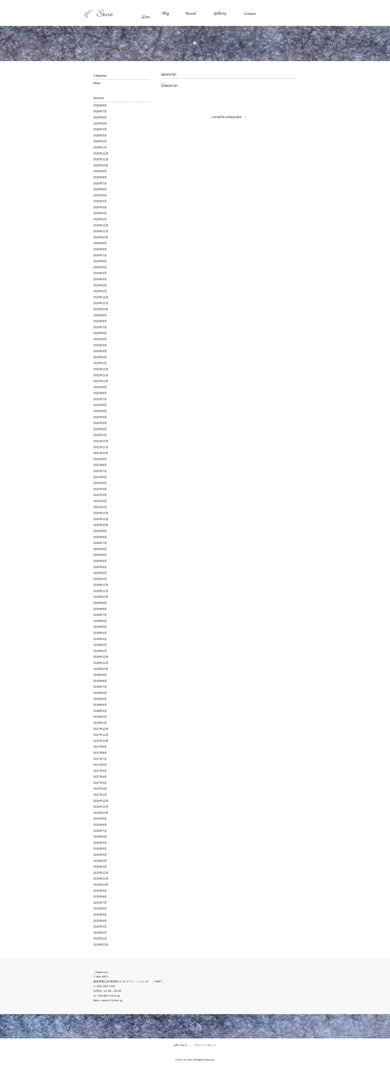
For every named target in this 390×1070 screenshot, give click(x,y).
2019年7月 (100, 614)
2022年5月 (100, 411)
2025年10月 (100, 165)
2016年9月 (100, 818)
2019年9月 (100, 603)
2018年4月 (100, 704)
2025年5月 (100, 195)
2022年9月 (100, 387)
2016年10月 (100, 812)
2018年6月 (100, 692)
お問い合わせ (180, 1045)
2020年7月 (100, 543)
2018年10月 (100, 669)
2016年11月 (100, 806)
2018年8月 (100, 681)
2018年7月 (100, 686)
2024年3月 (100, 279)
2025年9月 (100, 171)
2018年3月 (100, 711)
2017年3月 (100, 782)
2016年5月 (100, 842)
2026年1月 (100, 147)
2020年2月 (100, 573)
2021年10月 (100, 453)
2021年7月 (100, 471)
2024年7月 (100, 255)
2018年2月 (100, 716)
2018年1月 (100, 722)
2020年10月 (100, 525)
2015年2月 (100, 932)
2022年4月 (100, 417)
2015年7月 (100, 902)
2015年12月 (100, 872)
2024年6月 (100, 261)
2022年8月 (100, 393)
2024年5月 (100, 267)
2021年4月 (100, 489)
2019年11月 (100, 591)
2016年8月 (100, 824)
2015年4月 (100, 920)
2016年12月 (100, 800)
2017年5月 (100, 770)
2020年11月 (100, 519)
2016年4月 (100, 848)
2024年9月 (100, 243)
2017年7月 (100, 759)
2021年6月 (100, 477)
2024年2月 (100, 285)
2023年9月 (100, 315)
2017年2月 (100, 788)
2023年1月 (100, 363)
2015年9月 (100, 890)
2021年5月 (100, 483)
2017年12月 (100, 729)
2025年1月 (100, 219)
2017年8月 (100, 752)
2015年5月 (100, 914)
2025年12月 (100, 153)
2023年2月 (100, 357)
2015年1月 (100, 938)
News (96, 83)
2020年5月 (100, 555)
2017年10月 (100, 740)
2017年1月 (100, 794)
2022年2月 (100, 429)
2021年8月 (100, 465)
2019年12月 (100, 585)
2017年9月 (100, 746)
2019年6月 (100, 621)
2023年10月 (100, 309)
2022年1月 (100, 435)
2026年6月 (100, 117)
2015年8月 (100, 896)
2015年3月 (100, 926)
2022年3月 (100, 423)
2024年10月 (100, 237)
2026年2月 (100, 141)
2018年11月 (100, 662)
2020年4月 (100, 561)
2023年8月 (100, 321)
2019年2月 (100, 644)
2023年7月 (100, 327)
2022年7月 (100, 399)
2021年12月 (100, 441)
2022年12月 (100, 369)
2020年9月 (100, 531)
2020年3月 (100, 567)
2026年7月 (100, 111)
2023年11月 (100, 303)
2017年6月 (100, 764)
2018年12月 (100, 656)
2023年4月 (100, 345)
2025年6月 (100, 189)
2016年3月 (100, 854)
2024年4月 (100, 273)
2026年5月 (100, 123)
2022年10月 (100, 381)
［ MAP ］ (158, 981)
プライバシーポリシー (205, 1045)
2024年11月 (100, 231)
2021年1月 (100, 507)
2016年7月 (100, 830)
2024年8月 (100, 249)
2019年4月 (100, 633)
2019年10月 (100, 596)
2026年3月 (100, 135)
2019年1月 (100, 651)
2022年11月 (100, 375)
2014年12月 (100, 944)
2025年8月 (100, 177)
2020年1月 (100, 579)
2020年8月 (100, 537)
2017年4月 (100, 776)
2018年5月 (100, 699)
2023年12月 (100, 297)
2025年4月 (100, 201)
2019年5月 (100, 626)
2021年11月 (100, 447)
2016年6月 (100, 836)
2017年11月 (100, 734)
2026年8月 (100, 105)
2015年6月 (100, 908)
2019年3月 (100, 639)
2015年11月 (100, 878)
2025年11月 (100, 159)
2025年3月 (100, 207)
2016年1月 (100, 866)
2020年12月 (100, 513)
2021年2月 (100, 501)
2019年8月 (100, 609)
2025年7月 (100, 183)
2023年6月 (100, 333)
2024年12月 (100, 225)
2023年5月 (100, 339)
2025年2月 (100, 213)
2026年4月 (100, 129)
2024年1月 (100, 291)
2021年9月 (100, 459)
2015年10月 (100, 884)
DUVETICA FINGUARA (227, 117)
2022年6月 (100, 405)
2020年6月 (100, 549)
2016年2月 (100, 860)
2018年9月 (100, 674)
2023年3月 (100, 351)
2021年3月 (100, 495)
